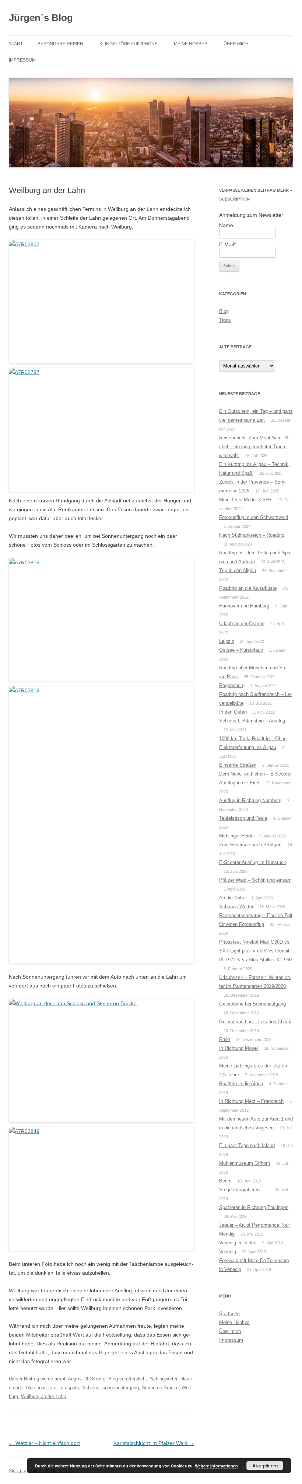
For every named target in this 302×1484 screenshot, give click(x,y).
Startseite (229, 1313)
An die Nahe (232, 897)
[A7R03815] (101, 620)
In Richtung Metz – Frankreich (251, 1101)
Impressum (22, 60)
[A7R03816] (101, 825)
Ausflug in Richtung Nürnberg (250, 800)
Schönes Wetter (236, 906)
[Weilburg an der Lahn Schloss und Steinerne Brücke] (101, 1060)
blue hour (35, 1387)
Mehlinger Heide (236, 836)
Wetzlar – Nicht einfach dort (44, 1443)
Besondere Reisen (60, 43)
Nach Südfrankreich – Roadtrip (251, 535)
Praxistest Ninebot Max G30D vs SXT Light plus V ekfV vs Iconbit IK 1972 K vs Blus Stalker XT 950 (255, 950)
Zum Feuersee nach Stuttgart (250, 844)
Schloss (90, 1387)
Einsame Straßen (237, 765)
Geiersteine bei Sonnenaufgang (252, 1004)
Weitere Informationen (216, 1466)
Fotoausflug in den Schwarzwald (253, 517)
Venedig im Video (237, 1243)
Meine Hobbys (190, 43)
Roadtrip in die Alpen (241, 1083)
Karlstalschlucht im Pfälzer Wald (153, 1443)
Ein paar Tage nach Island (247, 1145)
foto (52, 1387)
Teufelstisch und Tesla (243, 818)
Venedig (227, 1251)
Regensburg (232, 685)
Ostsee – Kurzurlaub (241, 650)
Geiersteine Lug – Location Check (255, 1021)
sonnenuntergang (120, 1387)
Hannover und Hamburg (244, 606)
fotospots (69, 1387)
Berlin (225, 1181)
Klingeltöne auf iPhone (128, 43)
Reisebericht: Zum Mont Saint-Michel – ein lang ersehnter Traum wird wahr (255, 446)
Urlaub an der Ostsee (241, 623)
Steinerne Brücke (160, 1387)
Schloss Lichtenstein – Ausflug (252, 721)
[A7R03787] (101, 429)
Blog (113, 1379)
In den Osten (233, 712)
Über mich (236, 43)
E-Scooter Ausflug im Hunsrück (252, 862)
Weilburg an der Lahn (43, 1396)
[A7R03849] (101, 1188)
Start (16, 43)
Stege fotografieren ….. (244, 1189)
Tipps (225, 320)
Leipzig (226, 641)
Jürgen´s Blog (41, 17)
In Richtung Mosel (238, 1048)
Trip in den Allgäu (237, 570)
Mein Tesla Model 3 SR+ (245, 499)
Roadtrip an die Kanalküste (248, 588)
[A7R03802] (101, 301)
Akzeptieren (265, 1465)
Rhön (224, 1039)
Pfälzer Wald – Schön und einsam (255, 880)
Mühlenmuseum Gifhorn (244, 1163)
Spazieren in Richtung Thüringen (253, 1207)
